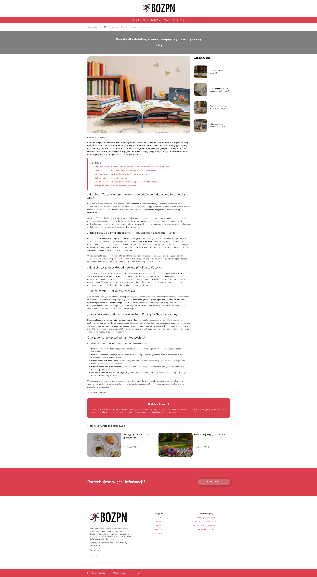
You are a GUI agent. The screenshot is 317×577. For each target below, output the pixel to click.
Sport (136, 20)
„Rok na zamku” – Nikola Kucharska (110, 178)
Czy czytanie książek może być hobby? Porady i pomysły (218, 107)
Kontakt (94, 555)
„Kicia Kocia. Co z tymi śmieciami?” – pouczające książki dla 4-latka (125, 170)
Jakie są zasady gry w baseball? (206, 525)
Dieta (145, 20)
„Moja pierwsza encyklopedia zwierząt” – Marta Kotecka (120, 174)
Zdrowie (155, 20)
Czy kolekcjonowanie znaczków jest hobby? (219, 89)
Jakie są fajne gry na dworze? (210, 434)
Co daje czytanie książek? (217, 72)
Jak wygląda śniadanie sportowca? (135, 436)
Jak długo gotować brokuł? (206, 517)
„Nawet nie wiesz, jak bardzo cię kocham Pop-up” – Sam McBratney (125, 181)
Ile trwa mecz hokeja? (206, 529)
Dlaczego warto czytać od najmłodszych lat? (115, 185)
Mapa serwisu (119, 573)
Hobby (166, 20)
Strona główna (94, 27)
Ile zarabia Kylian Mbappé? (206, 521)
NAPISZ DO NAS (214, 482)
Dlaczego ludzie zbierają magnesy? (217, 125)
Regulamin (137, 573)
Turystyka (178, 20)
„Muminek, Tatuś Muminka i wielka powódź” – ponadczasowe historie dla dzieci (131, 166)
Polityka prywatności (96, 573)
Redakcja (94, 550)
